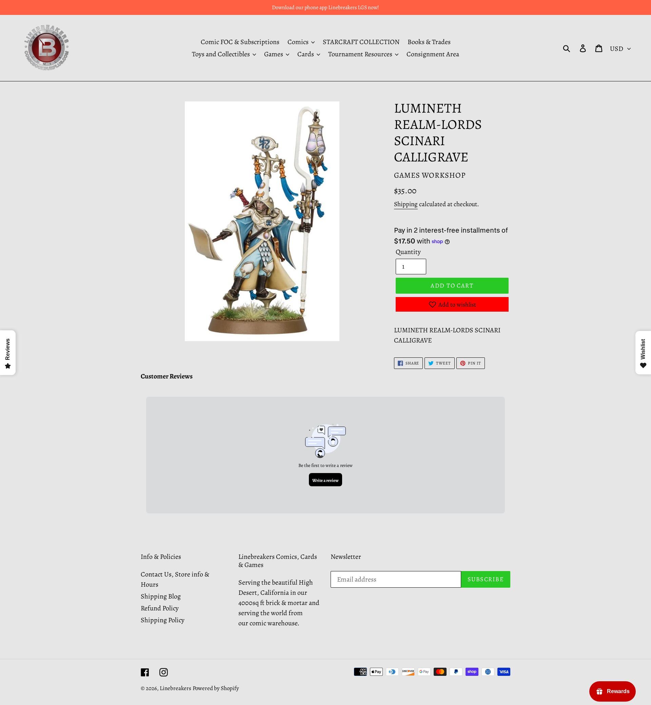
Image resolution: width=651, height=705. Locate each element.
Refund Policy (160, 608)
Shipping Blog (161, 596)
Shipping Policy (162, 620)
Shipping (406, 204)
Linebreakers (175, 688)
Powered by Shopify (216, 688)
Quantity (408, 251)
